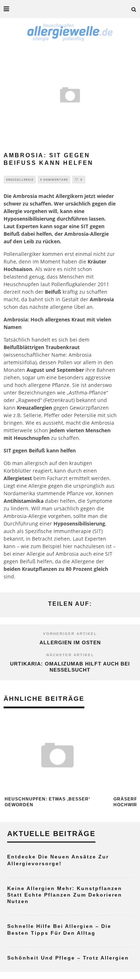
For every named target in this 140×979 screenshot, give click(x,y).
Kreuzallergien (34, 407)
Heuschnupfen (21, 284)
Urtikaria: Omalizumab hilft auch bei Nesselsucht (70, 667)
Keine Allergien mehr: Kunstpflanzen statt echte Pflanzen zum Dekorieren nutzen (64, 894)
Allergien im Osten (70, 642)
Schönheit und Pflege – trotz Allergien (68, 958)
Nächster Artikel (70, 655)
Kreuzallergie (19, 179)
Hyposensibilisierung (29, 218)
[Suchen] (133, 9)
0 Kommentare (54, 179)
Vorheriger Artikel (70, 634)
